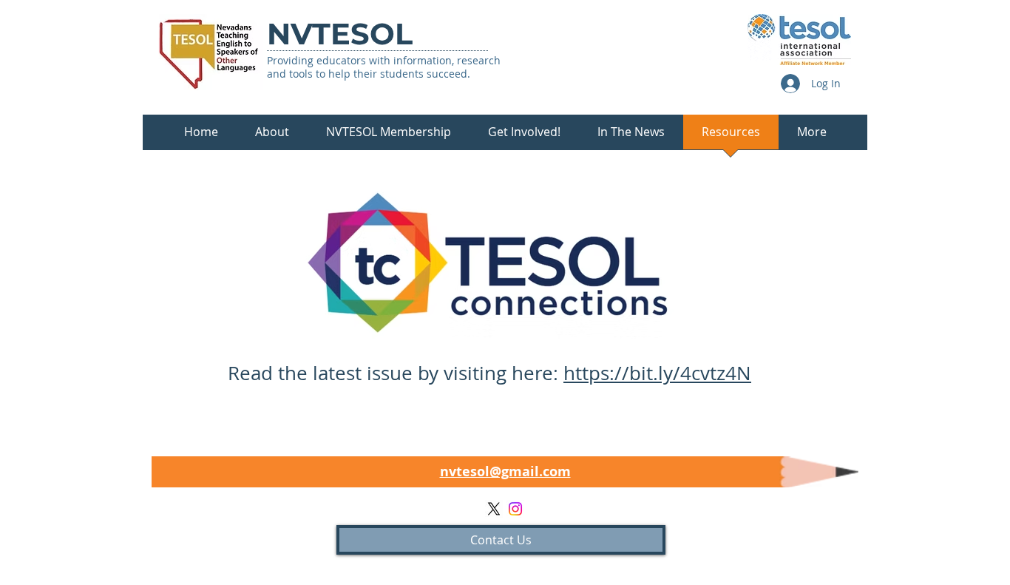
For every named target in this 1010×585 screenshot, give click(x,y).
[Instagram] (515, 509)
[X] (494, 509)
